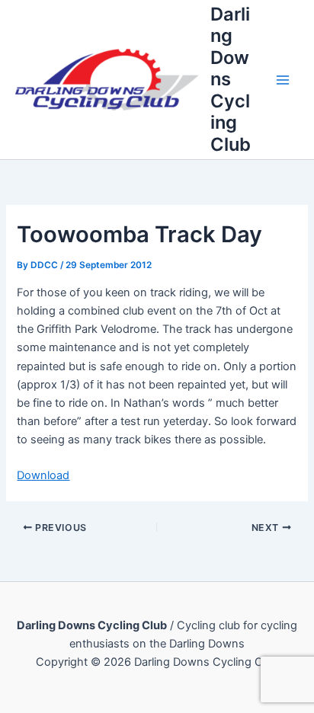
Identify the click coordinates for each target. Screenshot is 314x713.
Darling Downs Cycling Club (230, 79)
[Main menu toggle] (283, 80)
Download (43, 475)
